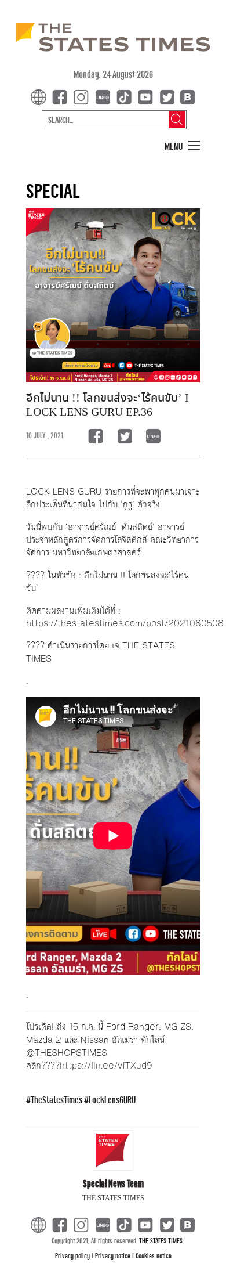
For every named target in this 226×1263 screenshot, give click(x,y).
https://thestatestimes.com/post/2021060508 (125, 623)
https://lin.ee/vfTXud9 (106, 1065)
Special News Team (113, 1183)
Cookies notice (154, 1255)
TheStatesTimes (56, 1100)
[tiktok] (126, 96)
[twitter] (166, 96)
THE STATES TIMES (161, 1240)
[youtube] (148, 96)
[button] (182, 146)
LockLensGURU (112, 1100)
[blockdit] (185, 96)
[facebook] (62, 96)
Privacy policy (73, 1255)
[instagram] (83, 96)
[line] (105, 96)
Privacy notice (113, 1255)
